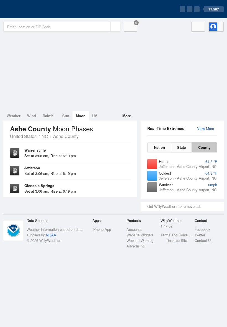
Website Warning (140, 240)
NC (45, 136)
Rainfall (49, 115)
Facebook (202, 229)
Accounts (134, 229)
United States (23, 136)
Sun (65, 115)
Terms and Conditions (176, 234)
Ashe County (66, 136)
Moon (81, 115)
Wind (31, 115)
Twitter (200, 234)
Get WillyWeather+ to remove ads (174, 206)
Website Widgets (140, 234)
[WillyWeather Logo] (29, 9)
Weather (13, 115)
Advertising (136, 246)
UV (94, 115)
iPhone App (101, 229)
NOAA (51, 234)
